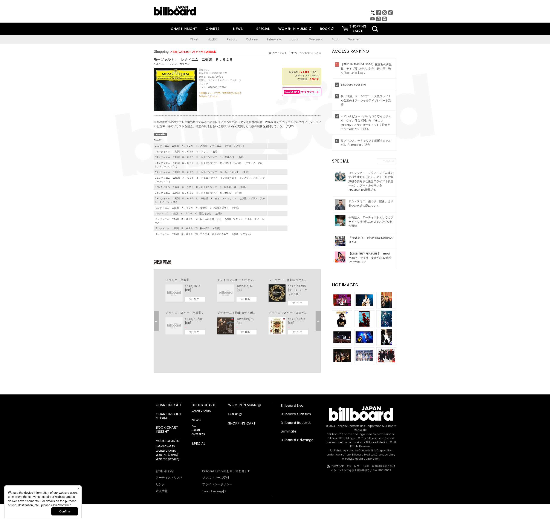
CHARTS (213, 28)
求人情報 (162, 491)
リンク (160, 484)
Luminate (289, 431)
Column (252, 39)
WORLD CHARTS (166, 450)
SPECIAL (263, 28)
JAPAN (196, 430)
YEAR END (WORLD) (167, 459)
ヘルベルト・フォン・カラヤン (172, 64)
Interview (274, 39)
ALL (194, 426)
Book (335, 39)
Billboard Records (296, 422)
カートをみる (279, 52)
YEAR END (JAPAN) (167, 455)
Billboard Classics (296, 414)
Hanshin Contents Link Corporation (358, 426)
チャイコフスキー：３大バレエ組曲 (293, 313)
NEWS (238, 28)
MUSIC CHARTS (167, 441)
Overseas (316, 39)
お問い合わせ (165, 471)
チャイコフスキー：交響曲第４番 (188, 313)
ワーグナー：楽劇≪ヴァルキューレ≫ (294, 280)
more (386, 161)
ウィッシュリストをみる (308, 52)
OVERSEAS (198, 434)
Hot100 (213, 39)
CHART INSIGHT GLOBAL (169, 416)
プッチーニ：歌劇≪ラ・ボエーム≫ (241, 313)
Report (232, 39)
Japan (294, 39)
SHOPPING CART (242, 424)
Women (354, 39)
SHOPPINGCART (358, 29)
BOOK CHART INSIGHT (167, 430)
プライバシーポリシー (217, 484)
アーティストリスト (169, 477)
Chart (194, 39)
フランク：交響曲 (177, 280)
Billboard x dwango (297, 439)
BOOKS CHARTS (204, 405)
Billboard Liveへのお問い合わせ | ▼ (226, 471)
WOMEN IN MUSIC (293, 28)
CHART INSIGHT (184, 28)
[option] (237, 306)
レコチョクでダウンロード (301, 91)
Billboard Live (292, 405)
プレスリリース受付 (215, 477)
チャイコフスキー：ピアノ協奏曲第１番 (244, 280)
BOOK (325, 28)
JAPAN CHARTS (165, 446)
